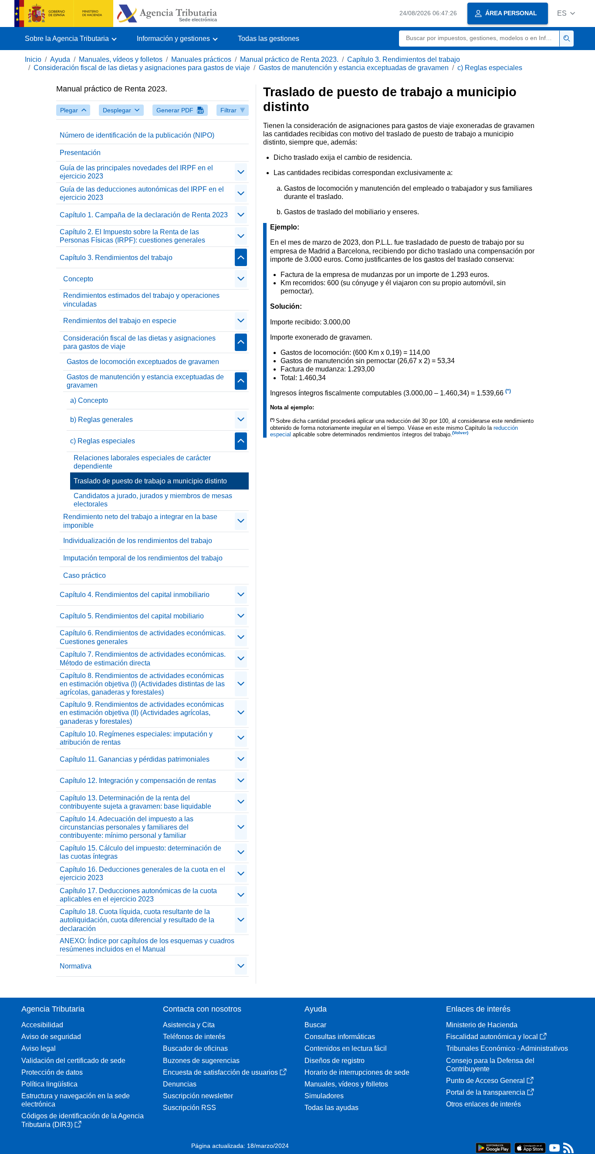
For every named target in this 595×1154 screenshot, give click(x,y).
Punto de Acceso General (485, 1080)
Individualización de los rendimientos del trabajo (137, 540)
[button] (566, 13)
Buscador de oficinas (195, 1048)
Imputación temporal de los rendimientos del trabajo (143, 558)
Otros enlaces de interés (483, 1104)
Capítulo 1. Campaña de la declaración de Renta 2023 (144, 215)
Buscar (315, 1025)
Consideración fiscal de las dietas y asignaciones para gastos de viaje (142, 67)
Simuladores (324, 1096)
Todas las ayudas (331, 1107)
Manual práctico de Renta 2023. (289, 59)
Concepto (78, 279)
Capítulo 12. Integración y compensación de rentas (138, 780)
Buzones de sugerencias (201, 1060)
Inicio (33, 59)
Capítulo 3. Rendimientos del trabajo (403, 59)
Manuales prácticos (201, 59)
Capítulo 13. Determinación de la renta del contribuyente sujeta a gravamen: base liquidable (135, 802)
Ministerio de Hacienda (481, 1025)
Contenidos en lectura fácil (345, 1048)
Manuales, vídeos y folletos (120, 59)
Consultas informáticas (339, 1036)
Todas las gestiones (268, 38)
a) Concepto (89, 400)
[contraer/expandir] (241, 172)
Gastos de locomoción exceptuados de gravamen (143, 361)
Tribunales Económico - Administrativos (507, 1048)
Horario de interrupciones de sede (356, 1072)
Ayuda (60, 59)
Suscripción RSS (189, 1107)
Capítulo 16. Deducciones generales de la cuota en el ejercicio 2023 (142, 873)
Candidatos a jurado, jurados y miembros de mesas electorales (153, 500)
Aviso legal (38, 1048)
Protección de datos (52, 1072)
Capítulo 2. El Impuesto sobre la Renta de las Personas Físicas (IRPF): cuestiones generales (132, 236)
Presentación (80, 152)
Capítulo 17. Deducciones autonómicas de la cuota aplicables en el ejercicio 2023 (138, 895)
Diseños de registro (334, 1060)
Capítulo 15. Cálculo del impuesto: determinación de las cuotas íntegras (140, 852)
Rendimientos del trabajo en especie (119, 320)
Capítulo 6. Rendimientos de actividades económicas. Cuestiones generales (143, 637)
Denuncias (179, 1084)
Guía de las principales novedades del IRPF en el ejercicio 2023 (136, 172)
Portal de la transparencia (485, 1092)
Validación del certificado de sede (73, 1060)
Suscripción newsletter (198, 1096)
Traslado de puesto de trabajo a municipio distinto (150, 481)
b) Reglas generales (101, 419)
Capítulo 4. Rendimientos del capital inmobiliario (135, 594)
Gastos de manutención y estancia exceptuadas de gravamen (354, 67)
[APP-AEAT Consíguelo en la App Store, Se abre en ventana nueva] (530, 1147)
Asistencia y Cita (189, 1025)
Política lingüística (49, 1084)
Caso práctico (84, 575)
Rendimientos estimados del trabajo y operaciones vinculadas (141, 299)
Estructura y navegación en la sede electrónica (75, 1100)
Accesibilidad (42, 1025)
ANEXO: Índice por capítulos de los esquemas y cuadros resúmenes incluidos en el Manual (147, 945)
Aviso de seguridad (51, 1036)
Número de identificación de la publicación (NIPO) (137, 135)
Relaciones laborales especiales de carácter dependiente (142, 462)
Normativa (75, 966)
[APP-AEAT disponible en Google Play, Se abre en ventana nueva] (493, 1147)
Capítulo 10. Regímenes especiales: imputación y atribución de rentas (136, 738)
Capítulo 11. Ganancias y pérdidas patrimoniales (135, 759)
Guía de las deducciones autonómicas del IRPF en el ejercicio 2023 (142, 193)
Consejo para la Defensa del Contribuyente (490, 1065)
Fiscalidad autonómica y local (492, 1036)
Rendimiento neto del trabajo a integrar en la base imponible (140, 521)
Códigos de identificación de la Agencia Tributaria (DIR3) (82, 1120)
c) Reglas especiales (489, 67)
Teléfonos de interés (194, 1036)
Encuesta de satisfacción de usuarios (220, 1072)
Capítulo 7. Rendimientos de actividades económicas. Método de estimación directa (143, 658)
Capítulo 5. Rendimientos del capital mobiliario (132, 616)
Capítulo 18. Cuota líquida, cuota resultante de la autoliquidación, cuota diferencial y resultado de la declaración (137, 920)
